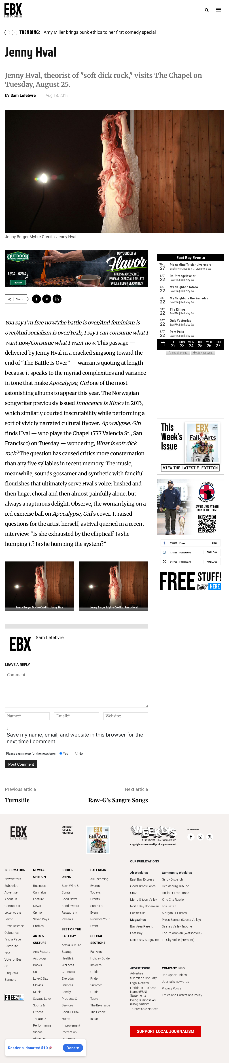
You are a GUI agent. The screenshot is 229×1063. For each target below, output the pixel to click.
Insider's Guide (96, 968)
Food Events (70, 906)
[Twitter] (46, 298)
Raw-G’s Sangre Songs (118, 800)
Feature (38, 899)
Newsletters (12, 879)
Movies (38, 985)
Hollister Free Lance (175, 893)
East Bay (136, 933)
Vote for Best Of (13, 963)
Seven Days (41, 919)
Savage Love (42, 998)
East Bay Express (142, 879)
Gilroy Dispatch (172, 879)
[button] (206, 10)
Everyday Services (68, 982)
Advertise (10, 892)
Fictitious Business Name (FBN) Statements (143, 991)
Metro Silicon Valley (143, 899)
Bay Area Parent (141, 926)
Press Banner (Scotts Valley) (181, 919)
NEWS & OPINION (39, 873)
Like (214, 542)
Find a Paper (13, 939)
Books (37, 965)
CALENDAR (98, 870)
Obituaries (11, 932)
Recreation (69, 1032)
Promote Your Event (100, 922)
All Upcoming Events (99, 882)
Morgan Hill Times (174, 913)
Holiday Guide (100, 958)
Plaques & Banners (11, 976)
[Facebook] (36, 298)
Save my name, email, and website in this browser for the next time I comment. (75, 738)
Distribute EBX (11, 949)
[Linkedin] (57, 298)
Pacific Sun (138, 913)
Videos (37, 1032)
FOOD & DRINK (67, 873)
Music (37, 992)
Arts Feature (41, 951)
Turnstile (17, 800)
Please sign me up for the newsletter (31, 753)
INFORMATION (14, 870)
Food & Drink (70, 1012)
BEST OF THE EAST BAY (71, 932)
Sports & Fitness (39, 1009)
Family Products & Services (69, 998)
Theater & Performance (42, 1022)
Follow (212, 552)
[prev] (7, 32)
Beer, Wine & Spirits (70, 889)
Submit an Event (97, 909)
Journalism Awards (175, 981)
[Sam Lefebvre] (20, 644)
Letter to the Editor (12, 916)
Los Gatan (169, 906)
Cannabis (39, 892)
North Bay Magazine (144, 940)
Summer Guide (96, 988)
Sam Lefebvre (23, 95)
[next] (14, 32)
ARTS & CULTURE (39, 939)
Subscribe (11, 885)
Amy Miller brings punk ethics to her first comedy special (100, 32)
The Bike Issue (100, 1005)
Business (39, 885)
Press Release (14, 926)
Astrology (40, 958)
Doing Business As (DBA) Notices (143, 1002)
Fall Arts (96, 951)
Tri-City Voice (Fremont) (178, 940)
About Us (10, 899)
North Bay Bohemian (144, 906)
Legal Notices (139, 983)
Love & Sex (40, 978)
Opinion (38, 912)
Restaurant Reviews (69, 916)
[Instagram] (200, 837)
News (37, 906)
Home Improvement (71, 1022)
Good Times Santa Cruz (143, 889)
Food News (69, 899)
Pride (94, 978)
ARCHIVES (67, 830)
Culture (38, 972)
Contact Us (12, 906)
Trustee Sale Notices (144, 1009)
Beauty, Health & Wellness (68, 958)
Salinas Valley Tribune (177, 926)
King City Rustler (173, 899)
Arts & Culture (71, 945)
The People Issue (98, 1015)
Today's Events (95, 896)
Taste (94, 998)
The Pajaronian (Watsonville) (182, 933)
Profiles (38, 926)
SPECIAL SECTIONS (98, 939)
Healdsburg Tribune (175, 886)
